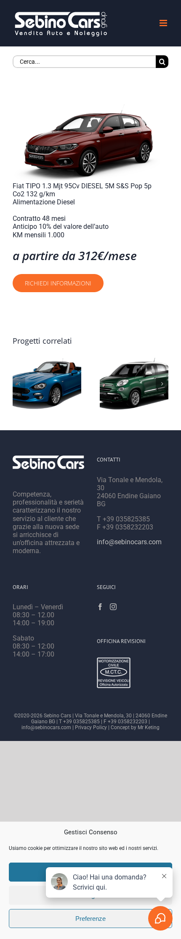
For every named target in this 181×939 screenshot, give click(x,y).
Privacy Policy (91, 727)
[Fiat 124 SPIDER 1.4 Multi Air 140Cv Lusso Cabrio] (47, 383)
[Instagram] (113, 606)
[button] (19, 383)
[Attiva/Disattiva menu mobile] (164, 23)
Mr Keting (149, 727)
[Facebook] (100, 606)
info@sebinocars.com (129, 542)
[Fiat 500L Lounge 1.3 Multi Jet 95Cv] (134, 383)
